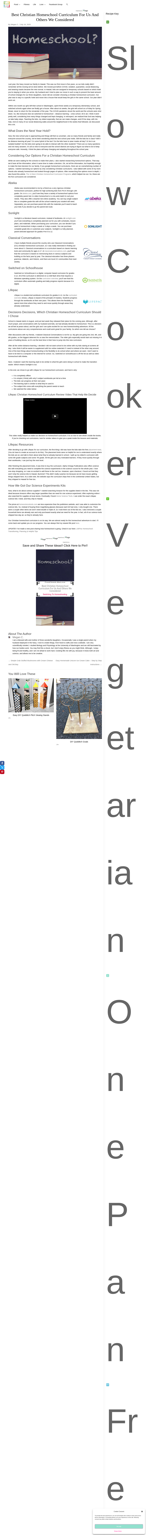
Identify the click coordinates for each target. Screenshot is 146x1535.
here (77, 523)
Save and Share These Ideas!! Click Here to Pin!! (55, 545)
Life (34, 4)
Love (41, 4)
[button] (142, 1511)
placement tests (95, 450)
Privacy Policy (118, 1531)
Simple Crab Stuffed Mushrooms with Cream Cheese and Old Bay (30, 661)
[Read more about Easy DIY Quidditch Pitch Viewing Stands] (31, 695)
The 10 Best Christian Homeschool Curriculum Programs (48, 174)
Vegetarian (121, 737)
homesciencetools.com (28, 504)
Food (16, 4)
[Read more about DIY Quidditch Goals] (79, 708)
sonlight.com (71, 218)
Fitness (26, 4)
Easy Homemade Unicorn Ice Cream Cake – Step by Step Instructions (79, 661)
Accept (119, 1526)
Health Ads (78, 10)
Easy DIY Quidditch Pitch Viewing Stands (31, 715)
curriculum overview (50, 279)
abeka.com (27, 193)
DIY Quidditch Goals (79, 742)
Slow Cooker (124, 260)
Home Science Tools (64, 496)
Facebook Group (55, 4)
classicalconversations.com (55, 251)
